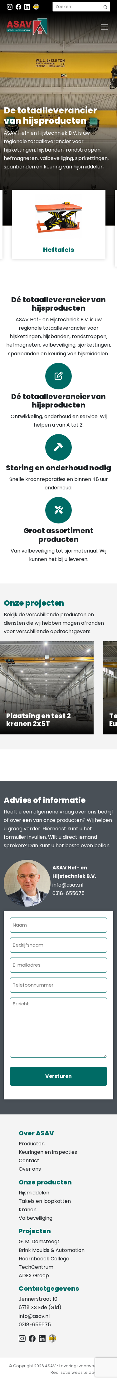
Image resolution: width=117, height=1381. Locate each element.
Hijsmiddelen (34, 1192)
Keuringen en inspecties (48, 1152)
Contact (29, 1160)
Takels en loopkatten (45, 1201)
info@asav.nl (67, 884)
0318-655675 (68, 893)
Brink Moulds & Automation (52, 1250)
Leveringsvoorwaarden (83, 1365)
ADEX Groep (34, 1275)
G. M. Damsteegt (39, 1241)
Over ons (30, 1169)
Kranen (28, 1209)
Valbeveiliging (35, 1218)
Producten (32, 1143)
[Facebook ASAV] (19, 7)
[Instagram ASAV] (10, 7)
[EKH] (36, 7)
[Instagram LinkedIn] (27, 7)
